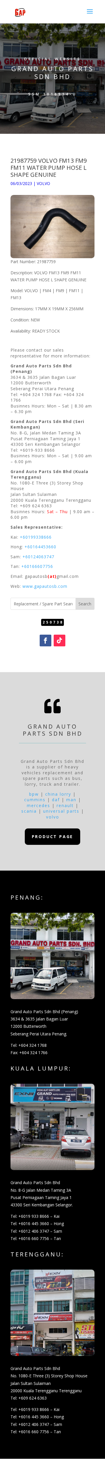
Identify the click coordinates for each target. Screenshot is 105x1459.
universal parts (61, 811)
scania (29, 811)
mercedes (38, 805)
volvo (52, 817)
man (71, 799)
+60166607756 (37, 566)
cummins (35, 799)
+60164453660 (40, 546)
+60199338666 (36, 537)
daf (56, 799)
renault (65, 805)
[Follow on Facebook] (45, 640)
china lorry (58, 794)
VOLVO (43, 183)
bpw (34, 794)
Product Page (53, 836)
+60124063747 (38, 556)
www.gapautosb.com (44, 586)
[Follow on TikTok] (59, 640)
